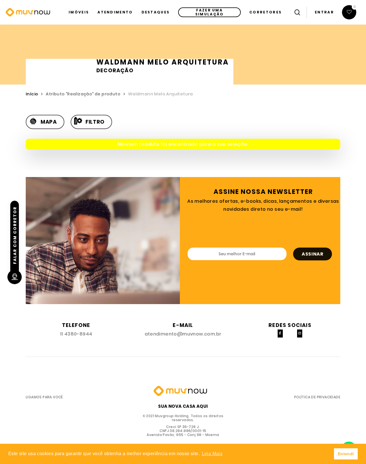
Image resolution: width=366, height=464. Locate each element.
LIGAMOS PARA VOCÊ (44, 397)
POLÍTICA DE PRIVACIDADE (317, 397)
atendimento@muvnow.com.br (183, 334)
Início (32, 94)
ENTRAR (324, 12)
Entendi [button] (346, 453)
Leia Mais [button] (212, 453)
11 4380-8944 (76, 334)
